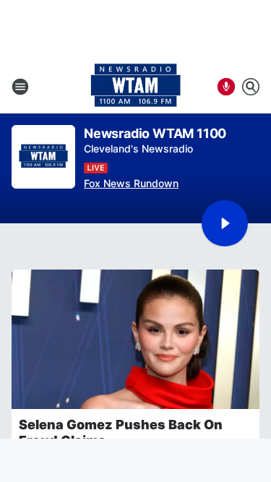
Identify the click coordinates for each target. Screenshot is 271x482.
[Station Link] (135, 87)
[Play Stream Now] (225, 223)
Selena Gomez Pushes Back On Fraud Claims (121, 432)
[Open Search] (250, 86)
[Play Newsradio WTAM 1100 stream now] (43, 157)
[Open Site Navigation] (20, 86)
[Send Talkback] (226, 86)
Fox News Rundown (131, 183)
